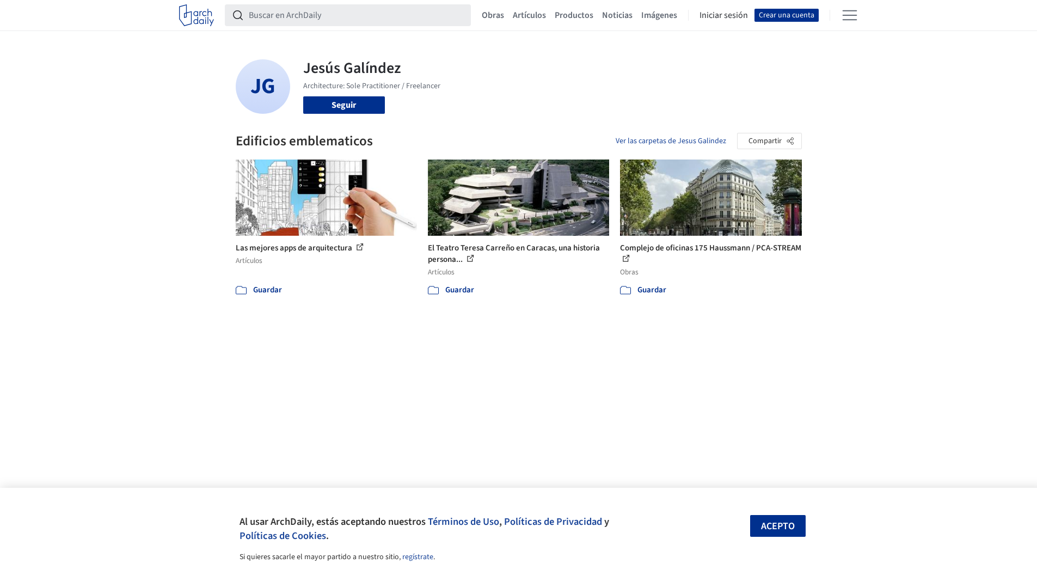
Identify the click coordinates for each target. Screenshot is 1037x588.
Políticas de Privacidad (553, 521)
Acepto (778, 526)
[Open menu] (849, 15)
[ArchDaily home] (196, 15)
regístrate (417, 557)
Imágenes (659, 15)
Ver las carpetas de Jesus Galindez (671, 141)
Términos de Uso (463, 521)
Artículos (529, 15)
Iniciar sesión (723, 15)
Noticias (617, 15)
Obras (493, 15)
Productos (574, 15)
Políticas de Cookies (283, 536)
